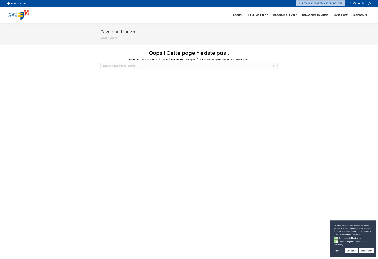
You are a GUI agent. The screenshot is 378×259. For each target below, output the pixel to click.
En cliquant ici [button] (357, 234)
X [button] (374, 222)
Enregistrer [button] (351, 251)
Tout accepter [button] (366, 251)
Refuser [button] (338, 251)
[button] (336, 238)
